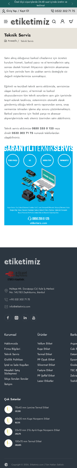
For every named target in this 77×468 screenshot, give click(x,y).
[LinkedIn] (25, 317)
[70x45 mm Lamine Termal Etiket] (8, 409)
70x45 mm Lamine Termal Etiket (32, 407)
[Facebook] (7, 317)
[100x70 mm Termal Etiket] (8, 443)
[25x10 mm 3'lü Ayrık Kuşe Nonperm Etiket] (8, 432)
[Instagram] (16, 317)
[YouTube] (33, 317)
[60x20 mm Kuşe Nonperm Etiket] (8, 421)
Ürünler (42, 334)
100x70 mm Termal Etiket (28, 441)
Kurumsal (10, 334)
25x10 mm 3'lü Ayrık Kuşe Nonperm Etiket (37, 430)
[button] (9, 3)
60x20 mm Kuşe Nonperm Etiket (32, 418)
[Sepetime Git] (71, 21)
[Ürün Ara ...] (54, 21)
